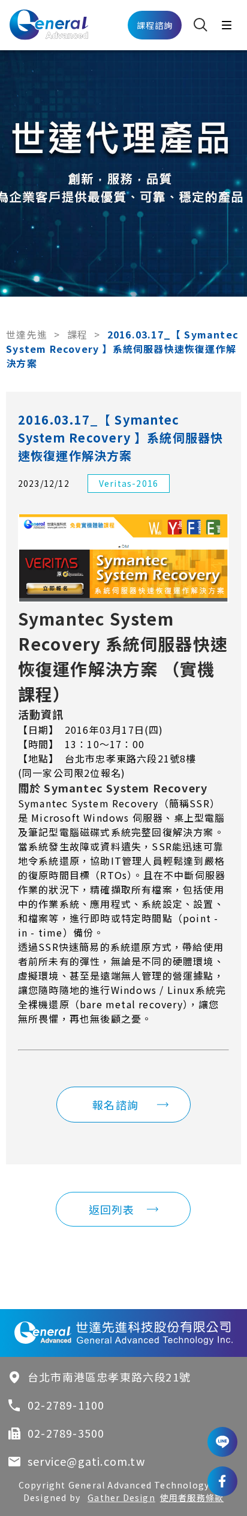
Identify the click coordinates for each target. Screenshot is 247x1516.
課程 (77, 334)
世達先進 (26, 334)
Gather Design (121, 1497)
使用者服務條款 (192, 1497)
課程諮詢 (155, 25)
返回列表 (112, 1209)
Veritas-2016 (128, 483)
